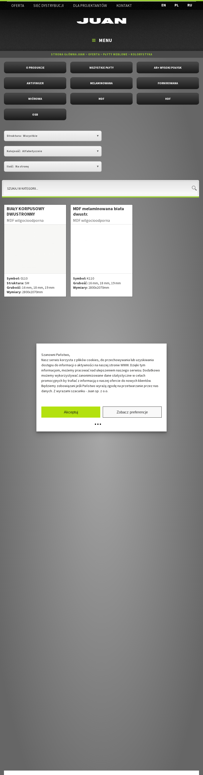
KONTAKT (124, 5)
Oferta (94, 54)
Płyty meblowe (115, 54)
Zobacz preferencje (132, 412)
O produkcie (35, 67)
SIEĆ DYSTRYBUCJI (48, 5)
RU (189, 5)
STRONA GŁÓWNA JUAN (68, 54)
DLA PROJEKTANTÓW (90, 5)
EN (163, 5)
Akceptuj (71, 412)
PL (177, 5)
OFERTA (17, 5)
